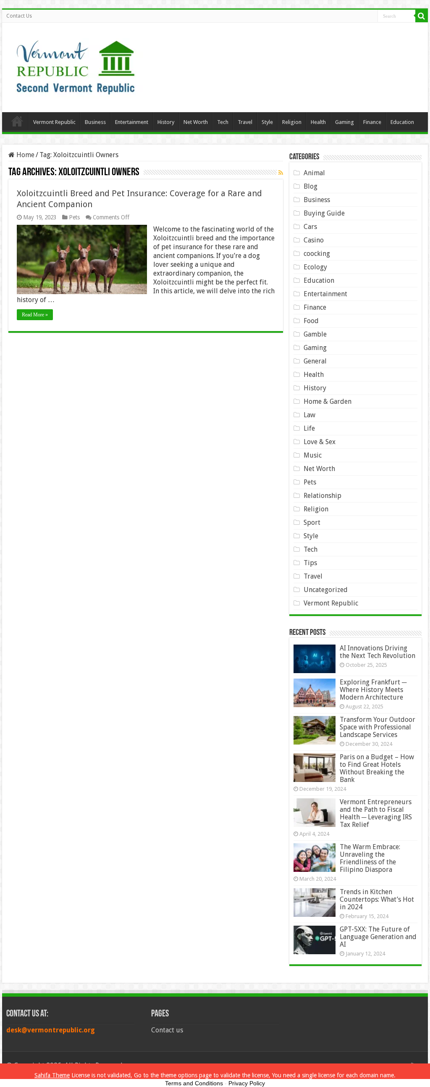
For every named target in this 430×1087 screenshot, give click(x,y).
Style (267, 122)
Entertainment (131, 122)
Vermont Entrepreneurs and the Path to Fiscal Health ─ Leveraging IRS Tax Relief (376, 813)
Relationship (322, 496)
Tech (222, 122)
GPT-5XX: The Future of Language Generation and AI (378, 936)
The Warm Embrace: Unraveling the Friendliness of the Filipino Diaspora (370, 858)
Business (95, 122)
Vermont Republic (54, 122)
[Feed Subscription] (280, 172)
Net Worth (196, 122)
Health (318, 122)
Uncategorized (326, 590)
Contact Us (19, 16)
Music (313, 455)
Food (311, 321)
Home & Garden (327, 401)
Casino (314, 240)
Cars (310, 227)
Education (402, 122)
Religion (292, 122)
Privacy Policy (246, 1083)
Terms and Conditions (194, 1083)
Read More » (35, 315)
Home (17, 121)
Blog (310, 186)
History (165, 122)
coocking (317, 254)
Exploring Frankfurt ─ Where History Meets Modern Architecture (373, 689)
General (315, 361)
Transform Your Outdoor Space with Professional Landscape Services (377, 727)
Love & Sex (320, 442)
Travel (245, 122)
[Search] (421, 16)
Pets (74, 217)
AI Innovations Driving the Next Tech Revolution (377, 652)
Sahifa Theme (52, 1075)
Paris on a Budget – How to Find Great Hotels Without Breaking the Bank (377, 768)
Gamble (315, 334)
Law (309, 415)
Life (309, 428)
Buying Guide (324, 213)
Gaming (344, 122)
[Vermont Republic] (75, 64)
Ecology (315, 267)
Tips (310, 563)
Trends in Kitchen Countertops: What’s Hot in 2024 (377, 899)
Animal (314, 173)
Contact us (167, 1030)
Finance (372, 122)
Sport (312, 522)
